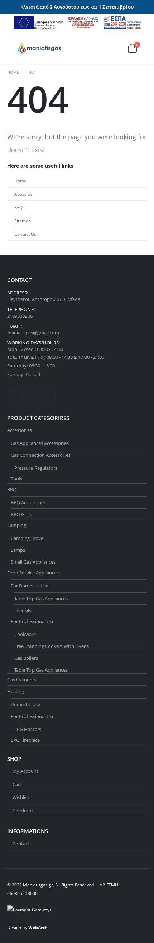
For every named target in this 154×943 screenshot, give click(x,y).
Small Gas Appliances (33, 562)
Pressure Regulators (35, 468)
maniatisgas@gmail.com (33, 332)
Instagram (49, 396)
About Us (23, 194)
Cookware (25, 634)
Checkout (23, 810)
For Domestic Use (29, 585)
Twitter (32, 396)
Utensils (23, 610)
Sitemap (22, 221)
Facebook (15, 396)
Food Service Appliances (33, 572)
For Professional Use (32, 621)
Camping (16, 525)
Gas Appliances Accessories (40, 443)
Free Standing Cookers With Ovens (51, 646)
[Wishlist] (115, 48)
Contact (21, 843)
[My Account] (99, 48)
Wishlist (21, 797)
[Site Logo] (39, 48)
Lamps (18, 550)
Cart (17, 784)
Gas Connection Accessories (41, 455)
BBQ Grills (21, 514)
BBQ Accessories (28, 502)
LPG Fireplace (25, 740)
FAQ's (20, 207)
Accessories (19, 430)
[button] (12, 48)
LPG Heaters (27, 729)
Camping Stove (27, 538)
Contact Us (25, 234)
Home (20, 181)
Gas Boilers (26, 658)
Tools (16, 478)
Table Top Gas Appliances (41, 598)
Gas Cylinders (21, 679)
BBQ (11, 489)
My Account (25, 771)
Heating (15, 691)
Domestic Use (25, 704)
